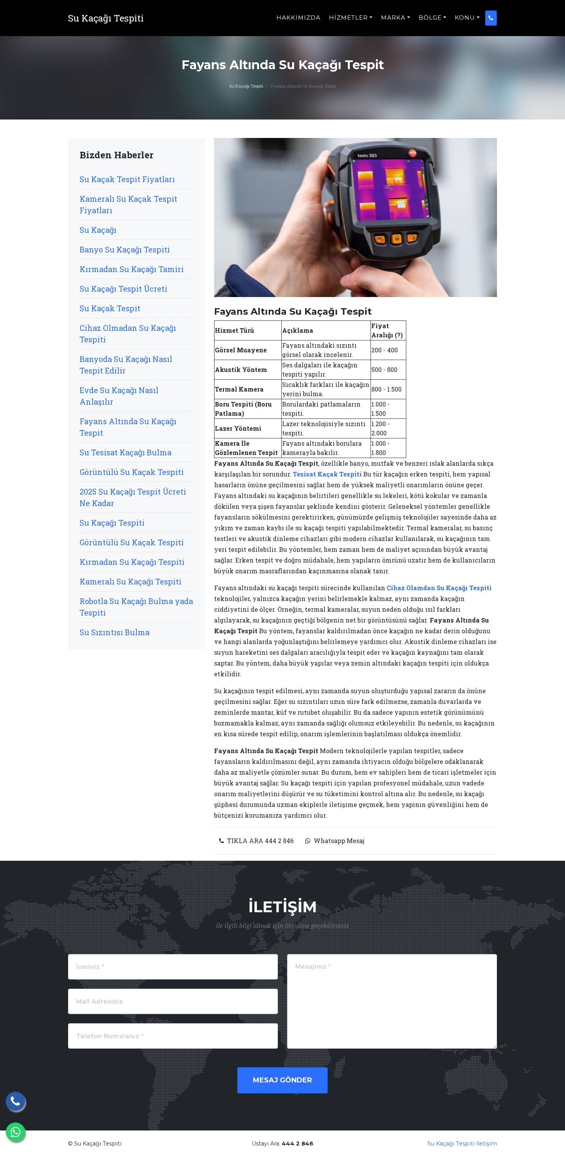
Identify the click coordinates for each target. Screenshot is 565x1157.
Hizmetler (348, 17)
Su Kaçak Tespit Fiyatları (127, 179)
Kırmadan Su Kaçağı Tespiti (132, 562)
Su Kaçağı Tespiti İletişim (462, 1143)
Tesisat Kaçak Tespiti (327, 474)
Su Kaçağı (98, 230)
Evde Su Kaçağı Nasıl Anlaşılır (119, 396)
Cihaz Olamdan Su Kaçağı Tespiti (439, 588)
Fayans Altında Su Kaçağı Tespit (128, 427)
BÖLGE (430, 17)
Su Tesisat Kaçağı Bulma (125, 452)
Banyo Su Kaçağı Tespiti (125, 249)
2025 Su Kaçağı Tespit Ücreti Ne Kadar (133, 497)
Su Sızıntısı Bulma (115, 632)
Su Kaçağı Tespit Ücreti (123, 289)
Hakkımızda (298, 17)
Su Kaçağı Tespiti (246, 86)
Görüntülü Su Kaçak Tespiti (132, 472)
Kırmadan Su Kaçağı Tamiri (132, 269)
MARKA (393, 17)
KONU (465, 17)
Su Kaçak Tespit (110, 308)
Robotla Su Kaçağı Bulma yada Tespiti (136, 607)
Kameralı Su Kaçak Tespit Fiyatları (128, 204)
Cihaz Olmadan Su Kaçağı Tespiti (128, 333)
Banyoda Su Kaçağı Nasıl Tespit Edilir (126, 364)
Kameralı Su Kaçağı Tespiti (130, 581)
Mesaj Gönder (282, 1080)
